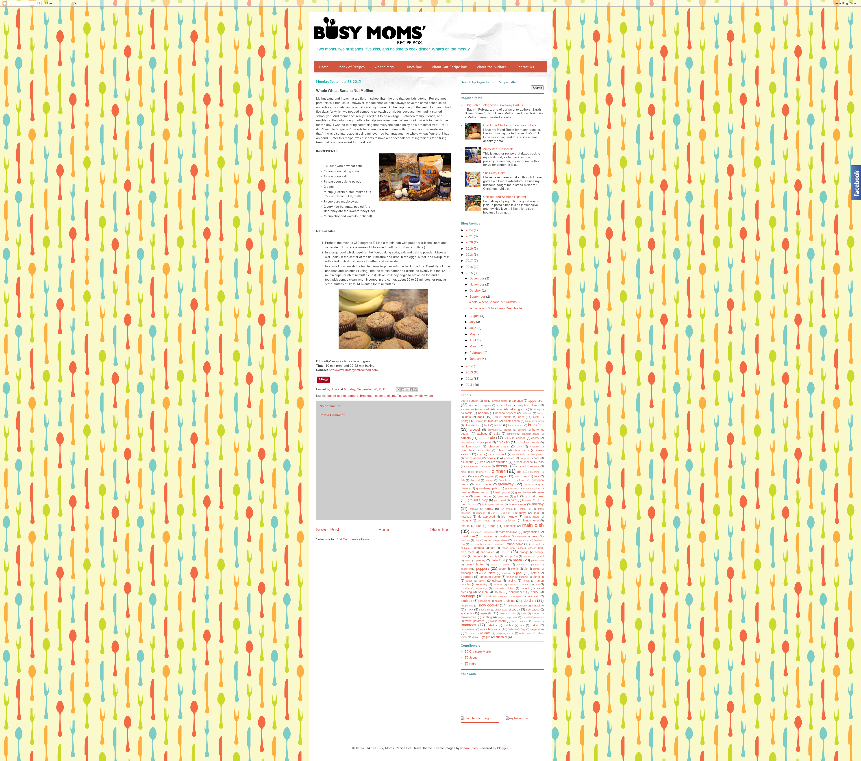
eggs (502, 476)
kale (536, 513)
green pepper (482, 496)
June (473, 328)
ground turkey (478, 500)
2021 (470, 236)
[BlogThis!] (402, 389)
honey (489, 508)
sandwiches (516, 592)
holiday (538, 504)
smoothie (538, 605)
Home (323, 66)
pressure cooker (490, 576)
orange (524, 552)
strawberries (468, 617)
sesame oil (484, 601)
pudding (523, 577)
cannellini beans (530, 433)
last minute (484, 520)
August (475, 316)
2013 (470, 372)
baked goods (336, 395)
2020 (470, 242)
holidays (474, 509)
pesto (502, 568)
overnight (494, 556)
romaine (465, 588)
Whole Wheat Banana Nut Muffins (493, 302)
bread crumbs (515, 425)
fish (463, 480)
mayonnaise (531, 532)
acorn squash (469, 400)
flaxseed (475, 480)
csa (541, 462)
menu (535, 536)
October (476, 290)
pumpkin (538, 576)
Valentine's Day (517, 629)
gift (476, 484)
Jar (493, 513)
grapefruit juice (531, 488)
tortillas (508, 625)
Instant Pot (525, 509)
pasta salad (537, 560)
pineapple (467, 573)
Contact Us (525, 66)
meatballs (488, 536)
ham (513, 500)
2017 (470, 260)
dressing (534, 472)
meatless (504, 536)
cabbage (481, 433)
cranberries (499, 462)
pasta (517, 560)
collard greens (536, 454)
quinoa (496, 580)
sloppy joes (467, 605)
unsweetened (468, 629)
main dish (533, 525)
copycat (524, 458)
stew (523, 613)
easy (476, 476)
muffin (396, 395)
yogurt (486, 637)
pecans (521, 564)
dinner (498, 471)
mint (477, 540)
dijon (463, 472)
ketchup (466, 516)
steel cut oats (508, 613)
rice (537, 584)
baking (536, 409)
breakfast (366, 395)
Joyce (473, 657)
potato (535, 573)
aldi (485, 400)
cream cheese (523, 462)
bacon (499, 409)
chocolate (467, 450)
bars (468, 417)
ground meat (534, 496)
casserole (486, 438)
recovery (481, 584)
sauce (535, 592)
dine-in (482, 472)
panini (540, 556)
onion (504, 552)
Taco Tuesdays (519, 621)
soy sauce (532, 609)
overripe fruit (511, 556)
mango (474, 532)
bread (498, 425)
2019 (470, 248)
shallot (498, 601)
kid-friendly (509, 516)
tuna (522, 625)
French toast (506, 480)
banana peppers (505, 413)
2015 (470, 273)
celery (507, 438)
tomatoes (468, 625)
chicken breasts (529, 442)
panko (468, 560)
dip (519, 471)
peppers (482, 568)
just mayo (520, 513)
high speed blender (493, 504)
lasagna (466, 520)
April (473, 340)
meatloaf (521, 536)
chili (519, 446)
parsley (480, 560)
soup (514, 609)
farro (525, 476)
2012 (470, 378)
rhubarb (526, 584)
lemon (512, 520)
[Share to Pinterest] (415, 389)
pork (519, 573)
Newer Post (327, 529)
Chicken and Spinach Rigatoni (504, 196)
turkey (535, 625)
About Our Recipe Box (449, 66)
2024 (470, 230)
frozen (522, 480)
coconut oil (382, 395)
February (476, 352)
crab (482, 462)
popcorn (506, 573)
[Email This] (398, 389)
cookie (491, 458)
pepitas (535, 564)
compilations (473, 458)
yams (475, 637)
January (476, 358)
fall (516, 476)
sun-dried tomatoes (533, 617)
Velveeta (469, 633)
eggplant (489, 476)
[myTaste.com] (517, 718)
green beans (523, 492)
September (478, 296)
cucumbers (472, 466)
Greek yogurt (501, 492)
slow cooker (488, 605)
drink (464, 476)
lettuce (465, 526)
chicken (503, 442)
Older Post (440, 529)
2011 (469, 384)
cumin (487, 466)
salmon (483, 592)
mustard (535, 544)
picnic (515, 568)
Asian (535, 405)
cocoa (481, 454)
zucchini (501, 637)
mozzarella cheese (480, 544)
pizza (492, 573)
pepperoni (466, 568)
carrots (466, 438)
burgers (522, 429)
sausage (468, 596)
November (477, 284)
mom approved (521, 540)
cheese (521, 438)
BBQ (495, 417)
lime (478, 526)
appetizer (536, 400)
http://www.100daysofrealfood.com (353, 370)
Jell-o (504, 513)
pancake (527, 556)
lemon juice (531, 520)
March (474, 346)
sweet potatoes (475, 621)
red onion (498, 584)
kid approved (486, 516)
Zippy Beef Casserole (498, 149)
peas (506, 564)
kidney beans (531, 516)
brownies (493, 429)
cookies (509, 458)
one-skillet (487, 552)
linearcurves (469, 748)
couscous (467, 462)
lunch (492, 526)
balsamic (466, 413)
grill (516, 496)
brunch (507, 429)
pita (481, 573)
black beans (512, 421)
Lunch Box (413, 66)
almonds (517, 400)
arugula (522, 405)
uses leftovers (490, 629)
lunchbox (510, 526)
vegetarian (537, 629)
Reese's (512, 584)
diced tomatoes (529, 466)
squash (486, 613)
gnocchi (528, 484)
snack (469, 609)
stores (535, 613)
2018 (470, 254)
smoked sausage (517, 605)
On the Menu (385, 66)
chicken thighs (499, 446)
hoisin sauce (517, 504)
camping (511, 433)
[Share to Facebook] (411, 389)
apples (487, 405)
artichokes (504, 405)
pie (526, 568)
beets (536, 417)
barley (540, 413)
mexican (465, 540)
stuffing (487, 617)
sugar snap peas (507, 617)
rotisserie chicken (504, 588)
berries (479, 421)
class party (521, 450)
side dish (528, 600)
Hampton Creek (531, 500)
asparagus (467, 409)
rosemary (481, 588)
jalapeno (480, 513)
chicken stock (471, 446)
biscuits (493, 421)
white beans (525, 633)
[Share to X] (407, 389)
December (477, 278)
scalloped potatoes (496, 596)
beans (507, 417)
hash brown (468, 504)
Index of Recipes (352, 66)
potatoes (467, 576)
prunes (510, 577)
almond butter (499, 400)
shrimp (511, 600)
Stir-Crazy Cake (494, 173)
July (473, 322)
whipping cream (505, 633)
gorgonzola (511, 488)
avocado (484, 409)
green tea (503, 496)
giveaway (506, 484)
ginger (488, 484)
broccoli (475, 429)
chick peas (484, 442)
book (486, 425)
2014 (470, 366)
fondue (489, 480)
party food (498, 560)
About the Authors (491, 66)
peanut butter (474, 564)
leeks (499, 520)
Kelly (472, 663)
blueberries (472, 425)
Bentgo (465, 421)
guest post (500, 500)
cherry (535, 438)
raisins (511, 580)
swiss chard (498, 621)
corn (536, 458)
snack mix (484, 609)
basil (480, 417)
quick (481, 580)
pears (494, 564)
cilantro (501, 450)
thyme (536, 621)
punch (469, 580)
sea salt (533, 596)
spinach (466, 613)
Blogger (502, 748)
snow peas (501, 609)
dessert (502, 466)
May (473, 334)
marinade (489, 532)
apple (473, 405)
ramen (526, 580)
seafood (466, 600)
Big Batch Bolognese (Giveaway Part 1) (495, 105)
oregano (478, 556)
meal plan (468, 536)
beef (521, 417)
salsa (498, 592)
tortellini (492, 625)
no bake (465, 548)
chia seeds (467, 442)
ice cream (507, 509)
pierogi (536, 568)
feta (536, 476)
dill (472, 472)
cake (497, 433)
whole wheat (424, 395)
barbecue (527, 413)
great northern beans (474, 492)
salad (525, 588)
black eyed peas (534, 421)
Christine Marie (480, 651)
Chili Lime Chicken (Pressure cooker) (509, 125)
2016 (470, 266)
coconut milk (498, 454)
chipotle (534, 446)
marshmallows (508, 532)
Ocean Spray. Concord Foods (517, 548)
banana (353, 395)
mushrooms (515, 544)
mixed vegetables (495, 540)
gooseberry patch (487, 488)
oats (492, 547)
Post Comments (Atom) (352, 539)
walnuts (408, 395)
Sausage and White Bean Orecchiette (495, 308)
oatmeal (479, 547)
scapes (517, 596)
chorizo (486, 450)
